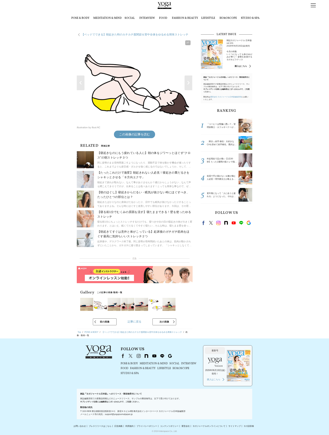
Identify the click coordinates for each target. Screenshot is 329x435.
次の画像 (164, 321)
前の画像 (104, 321)
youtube (154, 356)
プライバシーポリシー (147, 426)
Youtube (233, 223)
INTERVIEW (147, 18)
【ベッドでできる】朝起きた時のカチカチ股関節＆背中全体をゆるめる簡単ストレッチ (134, 34)
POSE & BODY (80, 18)
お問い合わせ (80, 426)
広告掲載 (118, 426)
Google (248, 223)
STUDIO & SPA (250, 18)
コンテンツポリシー (169, 426)
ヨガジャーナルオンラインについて (209, 426)
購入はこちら (241, 66)
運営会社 (185, 426)
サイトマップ (234, 426)
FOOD (163, 18)
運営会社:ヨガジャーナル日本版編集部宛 (226, 97)
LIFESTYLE (208, 18)
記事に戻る (134, 321)
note (226, 223)
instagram (218, 223)
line (241, 223)
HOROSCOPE (228, 18)
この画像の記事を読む (134, 134)
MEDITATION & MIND (107, 18)
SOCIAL (130, 18)
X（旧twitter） (211, 223)
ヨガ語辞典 (249, 426)
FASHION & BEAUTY (185, 18)
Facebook (204, 223)
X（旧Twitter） (130, 356)
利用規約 (129, 426)
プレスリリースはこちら (100, 426)
